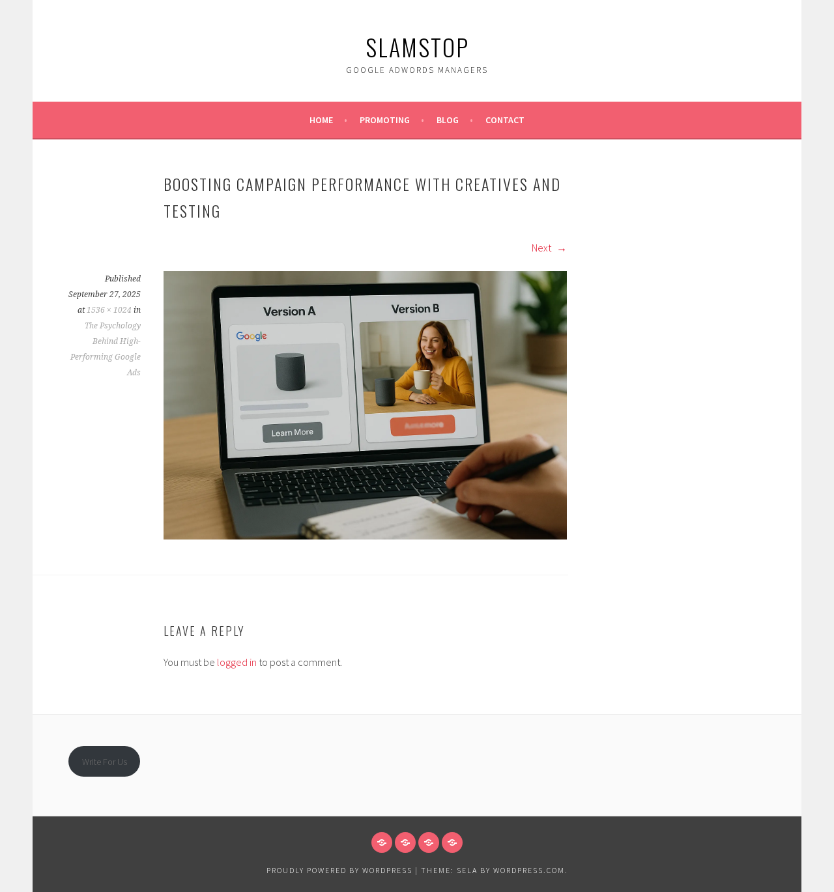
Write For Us (104, 762)
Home (321, 120)
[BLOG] (428, 842)
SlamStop (417, 46)
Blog (448, 120)
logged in (237, 662)
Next (542, 247)
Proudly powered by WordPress (339, 870)
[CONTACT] (452, 842)
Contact (505, 120)
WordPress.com (529, 870)
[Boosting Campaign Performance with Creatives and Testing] (365, 535)
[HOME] (381, 842)
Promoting (385, 120)
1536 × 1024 (109, 310)
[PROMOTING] (405, 842)
